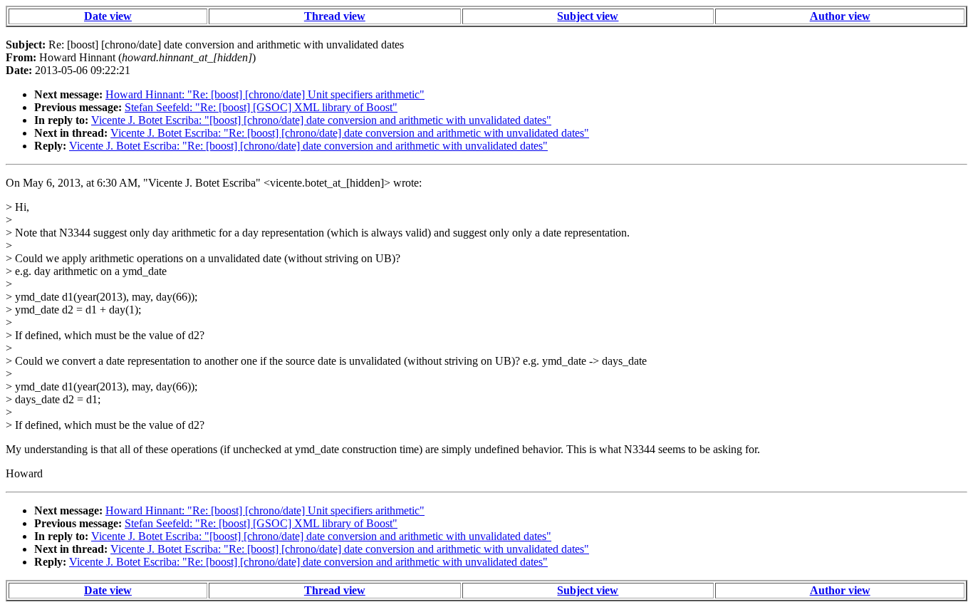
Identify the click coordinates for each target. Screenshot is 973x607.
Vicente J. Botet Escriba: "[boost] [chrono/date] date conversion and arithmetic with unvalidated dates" (321, 120)
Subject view (587, 16)
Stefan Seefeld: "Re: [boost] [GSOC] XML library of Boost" (261, 107)
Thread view (334, 16)
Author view (840, 16)
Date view (108, 16)
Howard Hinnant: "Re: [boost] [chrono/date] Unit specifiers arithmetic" (265, 94)
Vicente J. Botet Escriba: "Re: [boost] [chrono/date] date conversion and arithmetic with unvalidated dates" (349, 133)
